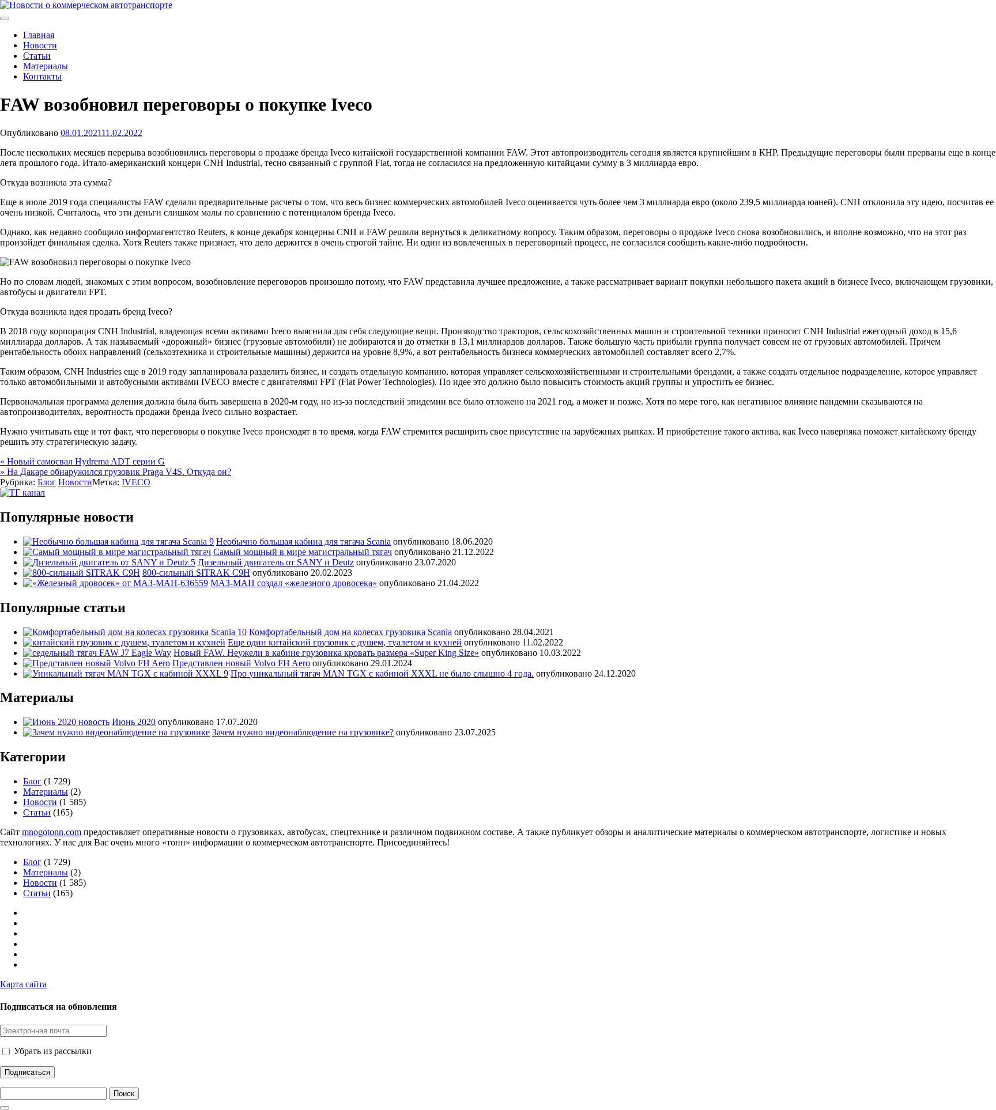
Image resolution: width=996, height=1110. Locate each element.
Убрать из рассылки (52, 1051)
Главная (38, 35)
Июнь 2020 (134, 722)
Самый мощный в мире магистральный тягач (302, 552)
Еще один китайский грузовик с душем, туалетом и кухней (345, 642)
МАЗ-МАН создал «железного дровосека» (293, 583)
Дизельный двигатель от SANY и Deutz (276, 562)
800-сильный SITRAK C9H (196, 572)
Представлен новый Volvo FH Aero (241, 663)
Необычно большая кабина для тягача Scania (303, 541)
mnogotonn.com (51, 832)
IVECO (136, 482)
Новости (40, 45)
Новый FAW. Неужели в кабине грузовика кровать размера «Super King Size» (326, 653)
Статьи (37, 56)
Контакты (42, 76)
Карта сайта (23, 984)
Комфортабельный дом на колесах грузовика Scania (350, 632)
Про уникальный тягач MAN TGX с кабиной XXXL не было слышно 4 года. (382, 673)
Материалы (45, 66)
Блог (46, 482)
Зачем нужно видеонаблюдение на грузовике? (303, 732)
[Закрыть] (4, 1107)
